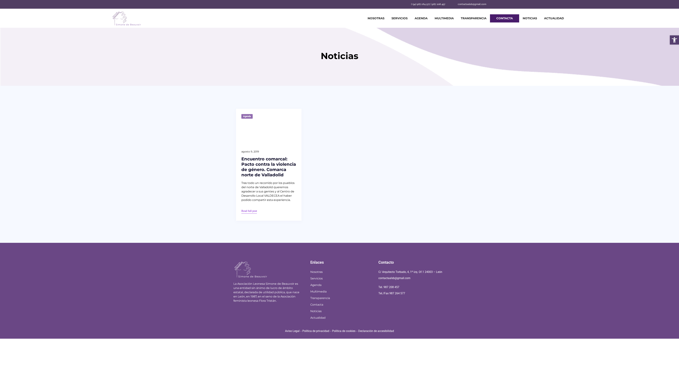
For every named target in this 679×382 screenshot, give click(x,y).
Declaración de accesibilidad (376, 331)
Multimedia (444, 18)
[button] (674, 40)
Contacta (504, 18)
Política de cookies (343, 331)
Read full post (249, 210)
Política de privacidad (315, 331)
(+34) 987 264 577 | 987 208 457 (428, 4)
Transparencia (473, 18)
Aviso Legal (292, 331)
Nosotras (376, 18)
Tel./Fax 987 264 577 (391, 293)
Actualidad (554, 18)
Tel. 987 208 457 (388, 287)
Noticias (530, 18)
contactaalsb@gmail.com (472, 4)
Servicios (399, 18)
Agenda (421, 18)
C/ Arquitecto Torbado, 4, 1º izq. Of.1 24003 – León (410, 272)
